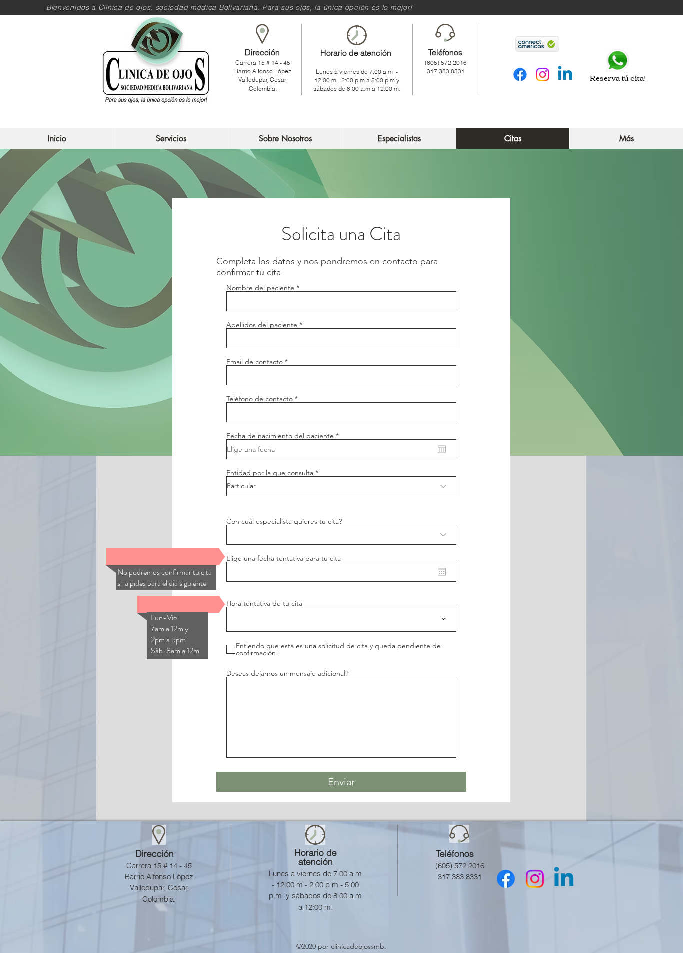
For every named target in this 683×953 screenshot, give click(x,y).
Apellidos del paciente (262, 324)
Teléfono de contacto (259, 398)
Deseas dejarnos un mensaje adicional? (287, 673)
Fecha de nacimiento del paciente (284, 435)
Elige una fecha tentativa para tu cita (283, 558)
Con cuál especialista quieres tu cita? (284, 521)
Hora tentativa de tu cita (264, 603)
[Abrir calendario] (442, 449)
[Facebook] (520, 74)
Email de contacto (254, 361)
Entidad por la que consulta (270, 472)
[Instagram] (543, 74)
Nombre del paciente (260, 287)
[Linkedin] (565, 74)
